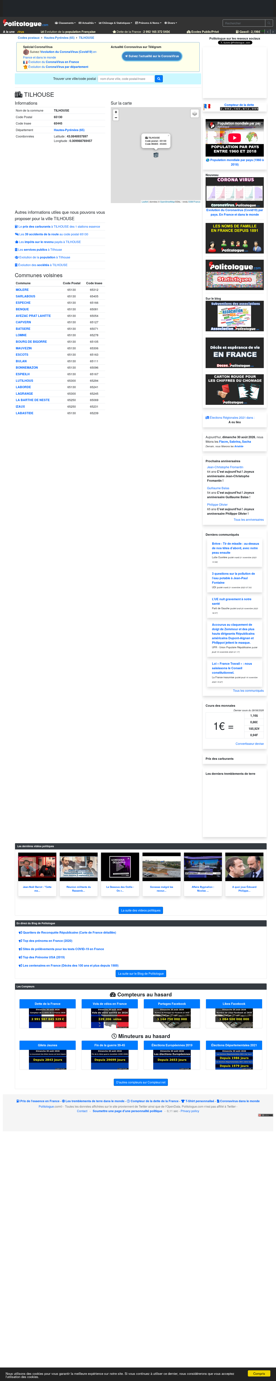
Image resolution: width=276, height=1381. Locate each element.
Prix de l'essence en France (40, 1101)
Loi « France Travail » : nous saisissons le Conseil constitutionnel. (232, 668)
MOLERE (22, 289)
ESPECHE (23, 302)
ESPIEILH (23, 374)
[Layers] (195, 113)
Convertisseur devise (250, 743)
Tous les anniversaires (249, 519)
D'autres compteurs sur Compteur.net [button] (140, 1082)
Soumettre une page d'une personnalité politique (127, 1111)
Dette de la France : (137, 31)
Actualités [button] (87, 23)
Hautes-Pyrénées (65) (69, 130)
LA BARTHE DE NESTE (33, 400)
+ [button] (116, 112)
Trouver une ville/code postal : (75, 78)
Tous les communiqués (248, 690)
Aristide (238, 446)
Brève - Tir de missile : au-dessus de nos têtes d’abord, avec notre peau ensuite (235, 548)
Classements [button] (66, 23)
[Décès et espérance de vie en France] (235, 352)
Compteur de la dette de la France (154, 1101)
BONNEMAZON (27, 367)
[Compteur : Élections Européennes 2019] (172, 1059)
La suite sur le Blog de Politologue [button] (141, 973)
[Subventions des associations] (235, 316)
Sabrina (235, 441)
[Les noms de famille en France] (235, 238)
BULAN (21, 361)
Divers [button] (171, 23)
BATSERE (23, 328)
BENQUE (22, 309)
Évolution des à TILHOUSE (42, 265)
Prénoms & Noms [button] (148, 23)
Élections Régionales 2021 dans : (232, 417)
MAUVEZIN (24, 348)
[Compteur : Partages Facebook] (172, 1018)
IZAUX (20, 406)
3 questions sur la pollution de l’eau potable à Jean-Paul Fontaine (233, 578)
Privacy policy (190, 1111)
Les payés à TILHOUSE (49, 242)
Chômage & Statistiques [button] (115, 23)
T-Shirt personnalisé (199, 1101)
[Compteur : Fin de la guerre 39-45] (110, 1059)
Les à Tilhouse (39, 249)
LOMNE (21, 335)
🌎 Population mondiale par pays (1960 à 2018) (235, 162)
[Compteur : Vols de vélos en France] (110, 1018)
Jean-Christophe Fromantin (225, 467)
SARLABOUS (25, 296)
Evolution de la (63, 31)
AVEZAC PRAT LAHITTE (33, 316)
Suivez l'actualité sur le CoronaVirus (153, 56)
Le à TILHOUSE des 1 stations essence (59, 226)
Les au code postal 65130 (53, 234)
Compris (259, 1373)
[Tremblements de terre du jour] (235, 804)
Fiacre (223, 441)
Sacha (246, 441)
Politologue (46, 1106)
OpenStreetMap (167, 201)
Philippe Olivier (217, 504)
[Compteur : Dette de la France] (47, 1018)
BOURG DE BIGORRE (31, 341)
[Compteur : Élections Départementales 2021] (234, 1059)
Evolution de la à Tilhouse (44, 257)
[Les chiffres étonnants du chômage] (235, 389)
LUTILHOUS (24, 380)
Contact (82, 1111)
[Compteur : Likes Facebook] (234, 1018)
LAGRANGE (24, 393)
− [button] (116, 117)
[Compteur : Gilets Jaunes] (47, 1059)
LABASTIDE (24, 413)
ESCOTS (22, 354)
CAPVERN (23, 322)
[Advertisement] (138, 8)
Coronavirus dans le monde (239, 1101)
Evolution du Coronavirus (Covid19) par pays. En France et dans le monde (234, 212)
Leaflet (145, 201)
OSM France (194, 201)
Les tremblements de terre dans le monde (94, 1101)
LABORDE (23, 387)
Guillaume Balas (218, 488)
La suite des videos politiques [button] (141, 910)
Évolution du (53, 62)
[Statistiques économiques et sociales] (235, 274)
